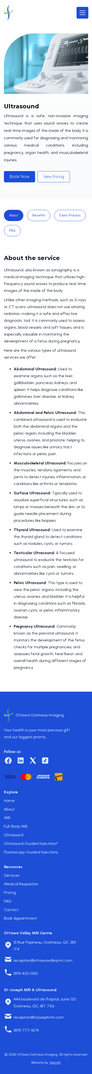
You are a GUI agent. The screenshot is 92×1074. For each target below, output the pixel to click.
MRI (7, 817)
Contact (11, 909)
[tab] (13, 215)
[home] (8, 13)
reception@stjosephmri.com (38, 1017)
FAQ (7, 901)
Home (9, 800)
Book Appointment (20, 918)
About (9, 809)
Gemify (55, 1063)
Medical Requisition (21, 884)
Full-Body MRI (15, 826)
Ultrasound (13, 835)
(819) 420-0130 (25, 973)
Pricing (10, 892)
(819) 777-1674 (26, 1030)
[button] (82, 13)
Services (11, 875)
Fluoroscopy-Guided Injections (31, 852)
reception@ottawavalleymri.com (42, 960)
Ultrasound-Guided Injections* (31, 843)
